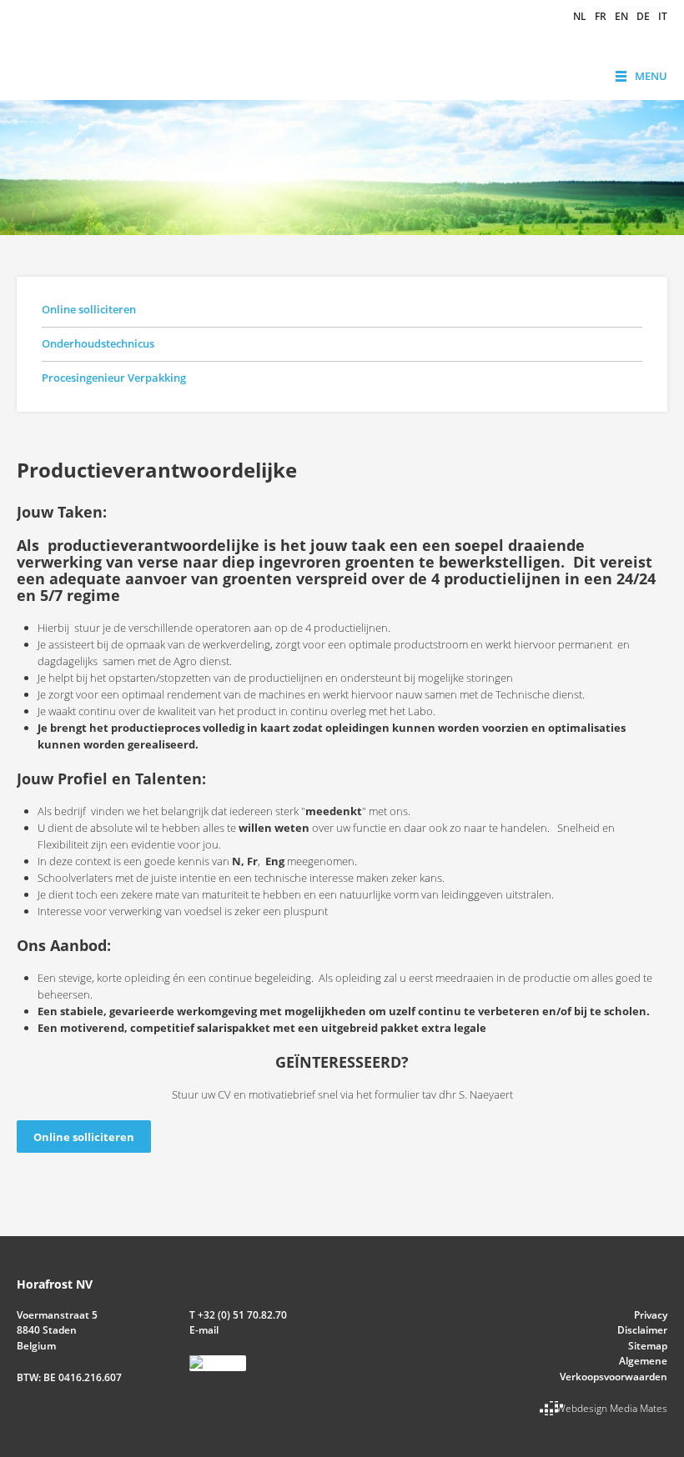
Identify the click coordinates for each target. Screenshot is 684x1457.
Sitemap (647, 1346)
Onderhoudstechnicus (98, 343)
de (643, 17)
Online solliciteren (89, 309)
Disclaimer (642, 1330)
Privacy (650, 1315)
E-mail (204, 1330)
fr (600, 17)
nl (579, 17)
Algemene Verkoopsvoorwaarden (613, 1368)
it (662, 17)
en (621, 17)
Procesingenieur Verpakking (114, 377)
